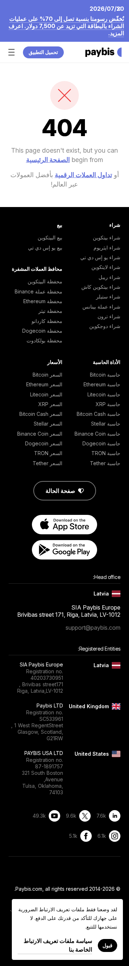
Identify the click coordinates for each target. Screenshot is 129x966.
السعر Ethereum (44, 384)
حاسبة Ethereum (101, 384)
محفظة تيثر (50, 311)
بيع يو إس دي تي (45, 247)
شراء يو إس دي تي (100, 257)
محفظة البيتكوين (45, 281)
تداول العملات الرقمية (83, 175)
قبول (107, 945)
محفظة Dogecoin (42, 331)
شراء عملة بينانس (101, 307)
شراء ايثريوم (107, 247)
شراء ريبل (109, 277)
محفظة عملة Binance (38, 291)
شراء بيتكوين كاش (100, 287)
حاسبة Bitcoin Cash (98, 414)
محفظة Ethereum (42, 301)
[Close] (121, 8)
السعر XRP (50, 404)
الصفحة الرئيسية (48, 159)
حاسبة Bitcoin (105, 375)
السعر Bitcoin (47, 375)
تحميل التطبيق (43, 52)
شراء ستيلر (108, 296)
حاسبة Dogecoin (101, 443)
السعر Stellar (48, 424)
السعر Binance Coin (39, 434)
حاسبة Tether (105, 463)
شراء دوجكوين (104, 326)
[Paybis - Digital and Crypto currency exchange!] (103, 52)
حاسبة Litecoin (103, 394)
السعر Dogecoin (43, 443)
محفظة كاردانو (47, 321)
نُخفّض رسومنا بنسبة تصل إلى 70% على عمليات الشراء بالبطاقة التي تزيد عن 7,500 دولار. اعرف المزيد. (66, 26)
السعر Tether (47, 463)
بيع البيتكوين (50, 237)
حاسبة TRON (105, 453)
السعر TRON (48, 453)
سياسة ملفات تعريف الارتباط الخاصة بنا (58, 945)
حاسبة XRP (108, 404)
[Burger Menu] (11, 52)
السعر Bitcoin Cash (40, 414)
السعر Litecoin (46, 394)
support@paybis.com (93, 627)
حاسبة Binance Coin (97, 434)
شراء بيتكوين (106, 237)
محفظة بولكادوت (44, 340)
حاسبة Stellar (105, 424)
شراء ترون (108, 316)
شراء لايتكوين (105, 267)
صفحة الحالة (60, 490)
